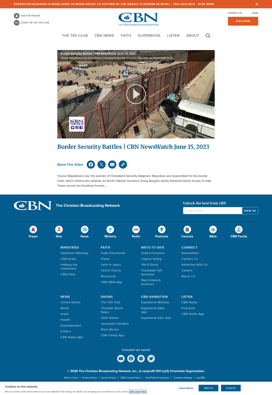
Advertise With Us (194, 265)
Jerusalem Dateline (115, 324)
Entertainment (70, 325)
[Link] (123, 164)
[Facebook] (91, 164)
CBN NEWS (104, 35)
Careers (187, 270)
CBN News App (71, 337)
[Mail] (112, 164)
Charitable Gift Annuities (151, 272)
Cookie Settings (186, 388)
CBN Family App (112, 335)
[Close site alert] (257, 4)
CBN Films (68, 274)
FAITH (126, 35)
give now (243, 21)
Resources (108, 276)
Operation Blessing (74, 253)
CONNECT (189, 247)
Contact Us (235, 13)
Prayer (105, 259)
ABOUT (192, 35)
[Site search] (208, 37)
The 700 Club (75, 35)
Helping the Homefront (68, 267)
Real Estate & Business (151, 282)
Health (65, 320)
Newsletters (190, 253)
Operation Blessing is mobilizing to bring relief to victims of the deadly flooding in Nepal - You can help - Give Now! (114, 4)
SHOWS (107, 296)
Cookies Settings (183, 377)
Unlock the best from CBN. (205, 203)
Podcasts (188, 308)
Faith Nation (110, 318)
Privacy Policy (89, 377)
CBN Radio (189, 302)
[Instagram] (141, 358)
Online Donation (153, 253)
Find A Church (111, 270)
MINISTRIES (69, 247)
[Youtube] (121, 358)
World (64, 308)
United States (70, 302)
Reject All (208, 388)
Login (255, 13)
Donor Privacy (108, 377)
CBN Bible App (111, 282)
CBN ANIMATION (154, 296)
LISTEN (173, 35)
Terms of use (71, 377)
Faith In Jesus (111, 265)
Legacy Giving (151, 259)
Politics (65, 331)
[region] (136, 388)
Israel (64, 314)
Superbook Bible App (153, 310)
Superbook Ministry (155, 302)
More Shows (110, 329)
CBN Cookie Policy (130, 377)
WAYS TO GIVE (152, 247)
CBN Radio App (192, 314)
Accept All (230, 388)
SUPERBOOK (149, 35)
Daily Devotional (113, 253)
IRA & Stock (149, 265)
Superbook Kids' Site (156, 318)
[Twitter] (101, 164)
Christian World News (112, 310)
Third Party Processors (157, 377)
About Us (188, 276)
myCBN (201, 377)
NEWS (65, 296)
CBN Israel (68, 259)
